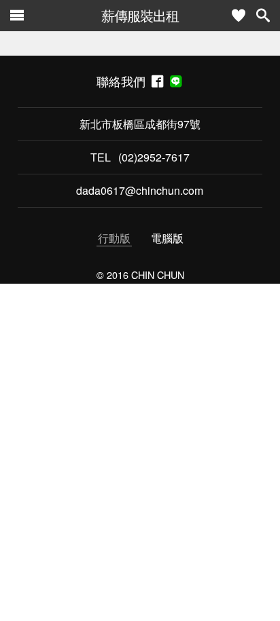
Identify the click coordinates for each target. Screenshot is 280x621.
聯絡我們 (124, 81)
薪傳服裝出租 (140, 15)
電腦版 (167, 238)
